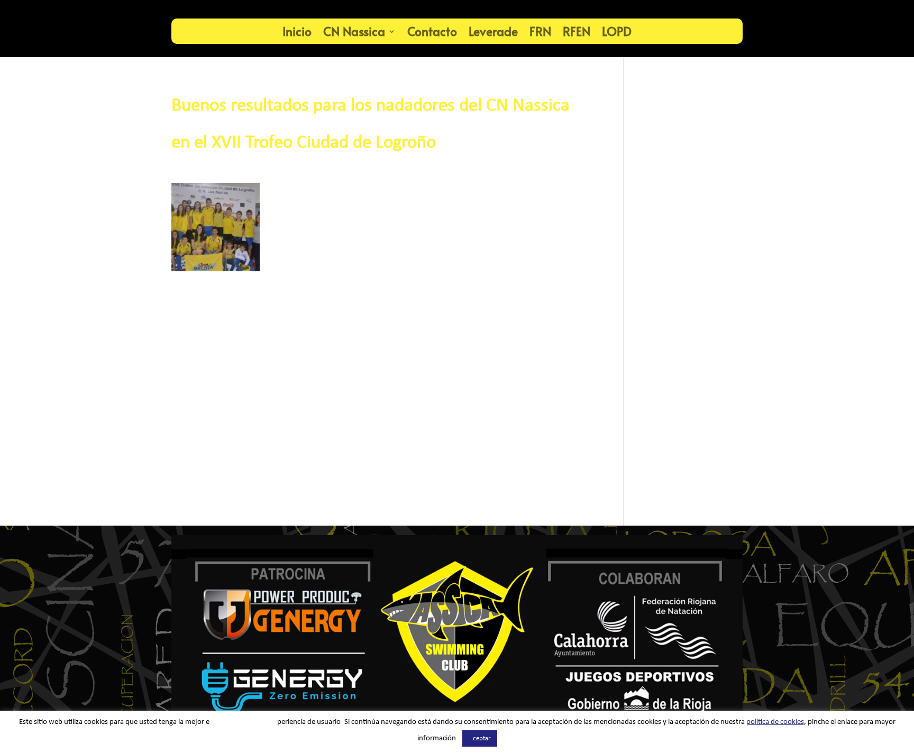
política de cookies (775, 722)
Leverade (493, 31)
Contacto (432, 31)
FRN (540, 31)
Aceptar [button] (480, 738)
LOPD (617, 31)
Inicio (297, 31)
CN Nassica (354, 31)
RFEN (576, 31)
